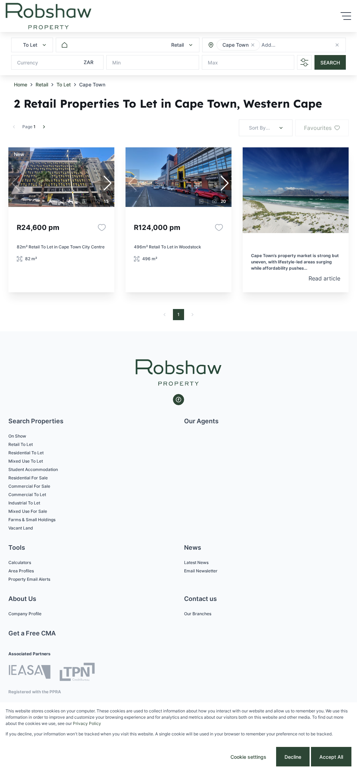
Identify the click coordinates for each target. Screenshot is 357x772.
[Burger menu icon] (345, 16)
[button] (253, 45)
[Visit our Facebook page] (178, 399)
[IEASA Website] (29, 673)
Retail (42, 84)
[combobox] (299, 45)
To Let (63, 84)
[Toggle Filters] (304, 62)
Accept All (331, 757)
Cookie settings (248, 757)
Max (213, 62)
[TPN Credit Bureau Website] (77, 673)
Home (20, 84)
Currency (27, 62)
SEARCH (330, 62)
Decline (292, 757)
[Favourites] (102, 227)
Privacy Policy (87, 723)
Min (116, 62)
